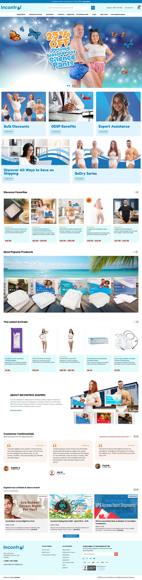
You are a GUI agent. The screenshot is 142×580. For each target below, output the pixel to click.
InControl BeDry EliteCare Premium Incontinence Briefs (42, 230)
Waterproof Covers (35, 14)
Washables (50, 14)
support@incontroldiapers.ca (13, 564)
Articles (17, 577)
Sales (94, 14)
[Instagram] (83, 558)
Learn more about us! (16, 410)
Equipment (70, 14)
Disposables (21, 14)
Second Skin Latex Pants (68, 358)
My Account (46, 550)
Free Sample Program (118, 14)
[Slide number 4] (71, 52)
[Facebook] (87, 558)
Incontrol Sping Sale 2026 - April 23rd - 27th (69, 521)
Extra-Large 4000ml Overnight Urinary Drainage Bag (124, 359)
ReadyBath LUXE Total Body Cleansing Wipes (14, 359)
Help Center (104, 14)
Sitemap (131, 577)
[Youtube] (94, 558)
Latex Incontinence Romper (41, 358)
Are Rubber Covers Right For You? (20, 521)
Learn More (86, 1)
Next (139, 52)
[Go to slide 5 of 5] (74, 85)
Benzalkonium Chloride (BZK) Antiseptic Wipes (97, 359)
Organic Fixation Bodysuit (123, 229)
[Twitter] (90, 558)
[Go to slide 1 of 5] (67, 85)
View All (64, 568)
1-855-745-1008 (117, 8)
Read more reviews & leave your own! (114, 437)
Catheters (61, 14)
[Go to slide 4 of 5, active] (72, 85)
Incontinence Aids (82, 14)
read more (34, 529)
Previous (2, 52)
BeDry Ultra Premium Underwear (71, 229)
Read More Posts (71, 536)
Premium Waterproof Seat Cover (16, 229)
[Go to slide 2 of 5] (69, 85)
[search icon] (93, 8)
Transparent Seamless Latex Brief (97, 230)
